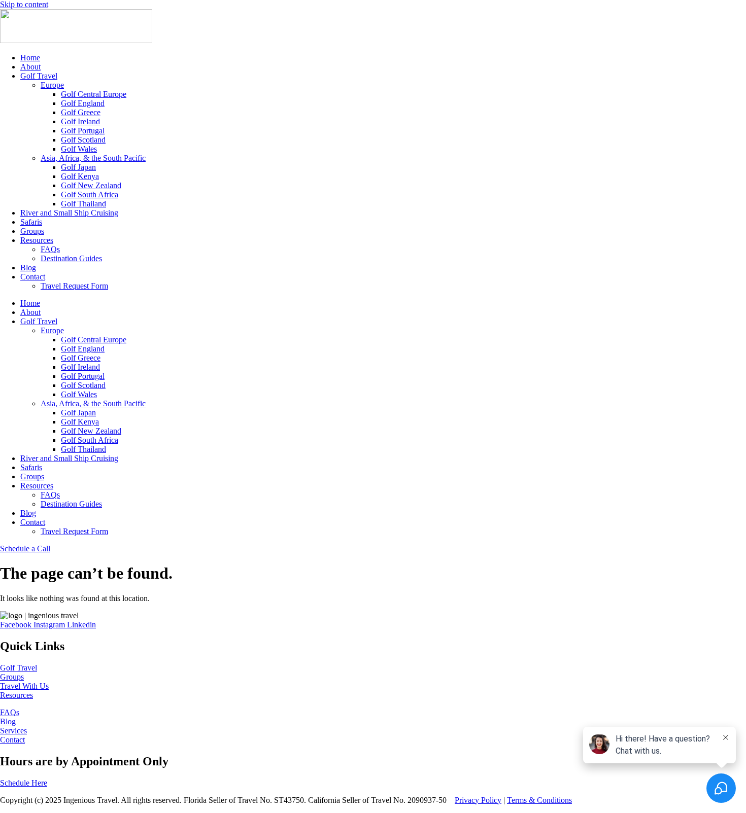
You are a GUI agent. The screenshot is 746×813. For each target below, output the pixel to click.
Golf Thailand (83, 203)
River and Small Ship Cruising (69, 212)
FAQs (50, 249)
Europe (52, 85)
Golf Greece (80, 112)
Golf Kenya (80, 176)
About (30, 66)
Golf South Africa (89, 194)
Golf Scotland (83, 139)
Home (30, 57)
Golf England (83, 103)
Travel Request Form (74, 285)
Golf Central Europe (93, 94)
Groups (32, 231)
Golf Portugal (83, 130)
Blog (28, 267)
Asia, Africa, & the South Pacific (93, 158)
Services (13, 730)
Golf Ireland (80, 121)
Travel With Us (24, 686)
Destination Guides (71, 258)
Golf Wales (79, 149)
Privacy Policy (478, 800)
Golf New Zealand (91, 185)
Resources (36, 240)
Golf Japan (78, 167)
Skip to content (24, 4)
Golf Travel (38, 76)
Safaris (31, 222)
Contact (32, 276)
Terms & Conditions (539, 800)
